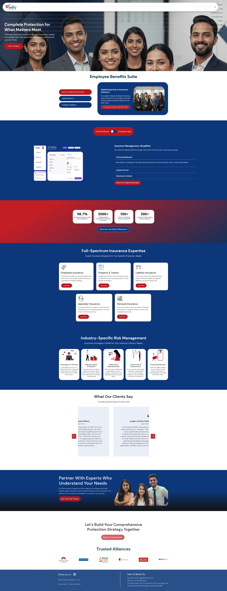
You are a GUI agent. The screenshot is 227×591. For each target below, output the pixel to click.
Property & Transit (217, 17)
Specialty (220, 25)
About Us (220, 4)
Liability (220, 21)
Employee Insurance (217, 13)
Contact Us (219, 33)
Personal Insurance (217, 29)
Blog (221, 9)
